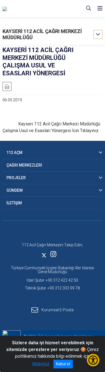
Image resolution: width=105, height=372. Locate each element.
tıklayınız (41, 363)
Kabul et (63, 364)
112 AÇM (14, 152)
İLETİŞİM (14, 203)
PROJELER (16, 178)
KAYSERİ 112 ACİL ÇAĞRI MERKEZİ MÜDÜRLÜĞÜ (42, 34)
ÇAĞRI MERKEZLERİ (24, 165)
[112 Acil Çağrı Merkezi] (31, 8)
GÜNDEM (14, 190)
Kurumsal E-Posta (57, 309)
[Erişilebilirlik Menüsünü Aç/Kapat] (93, 360)
